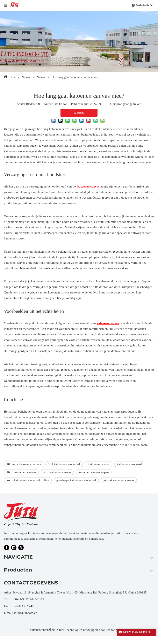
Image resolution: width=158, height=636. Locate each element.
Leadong (111, 629)
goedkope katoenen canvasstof (76, 480)
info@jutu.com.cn (25, 612)
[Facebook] (6, 547)
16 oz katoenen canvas (21, 472)
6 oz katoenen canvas (57, 472)
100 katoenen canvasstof (64, 464)
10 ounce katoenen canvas (24, 464)
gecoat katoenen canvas (118, 480)
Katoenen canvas (98, 464)
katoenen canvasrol (129, 464)
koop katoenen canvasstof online (28, 480)
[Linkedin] (13, 547)
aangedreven (133, 104)
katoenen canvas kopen (94, 472)
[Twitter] (21, 547)
